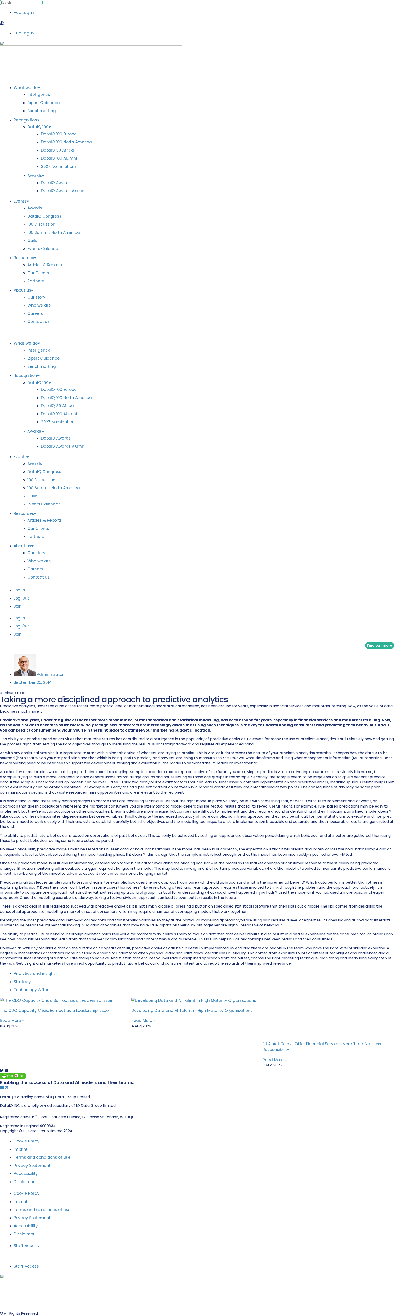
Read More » (12, 1020)
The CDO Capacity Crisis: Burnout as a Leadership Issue (54, 1010)
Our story (36, 297)
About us (22, 290)
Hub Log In (24, 12)
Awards (34, 175)
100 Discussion (41, 224)
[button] (197, 23)
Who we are (39, 305)
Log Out (21, 598)
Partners (35, 281)
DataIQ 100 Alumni (59, 158)
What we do (26, 87)
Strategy (23, 981)
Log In (19, 590)
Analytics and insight (35, 973)
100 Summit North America (53, 232)
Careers (35, 313)
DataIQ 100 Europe (59, 134)
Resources (24, 258)
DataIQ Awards (56, 182)
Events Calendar (43, 248)
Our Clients (38, 273)
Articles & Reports (44, 265)
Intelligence (38, 94)
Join (18, 606)
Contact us (38, 321)
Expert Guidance (43, 102)
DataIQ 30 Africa (57, 150)
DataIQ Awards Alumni (63, 190)
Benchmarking (41, 110)
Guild (32, 240)
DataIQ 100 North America (66, 142)
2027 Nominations (59, 166)
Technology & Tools (33, 989)
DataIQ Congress (44, 216)
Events (20, 201)
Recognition (25, 120)
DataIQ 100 (38, 127)
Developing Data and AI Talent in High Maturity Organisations (191, 1010)
